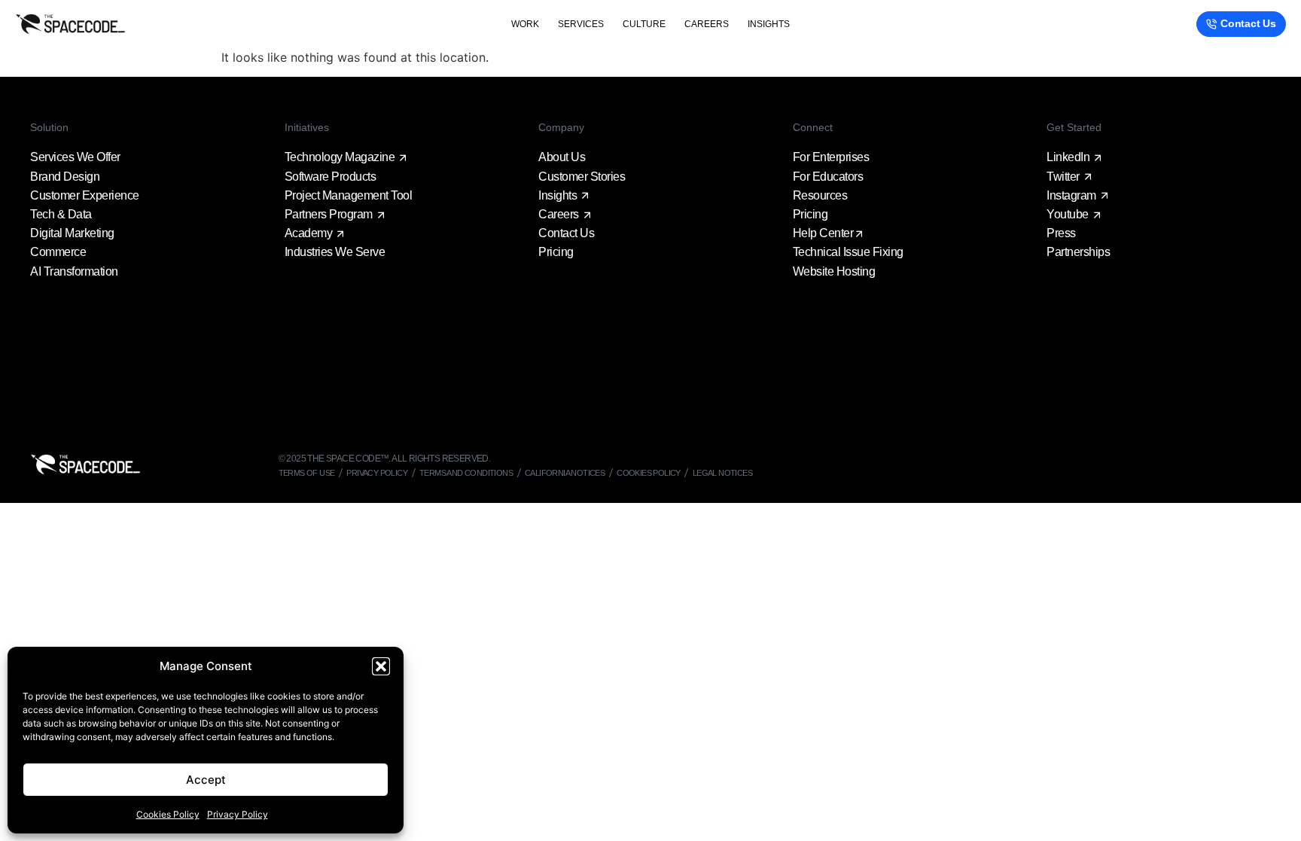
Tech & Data (61, 214)
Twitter (1063, 176)
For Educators (828, 176)
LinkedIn (1068, 157)
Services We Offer (75, 157)
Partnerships (1078, 251)
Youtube (1068, 214)
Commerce (58, 251)
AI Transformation (74, 271)
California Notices (565, 472)
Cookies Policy (168, 814)
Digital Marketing (72, 233)
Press (1061, 233)
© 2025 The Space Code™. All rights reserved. (385, 458)
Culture (644, 24)
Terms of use (307, 472)
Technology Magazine (340, 157)
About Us (561, 157)
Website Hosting (834, 271)
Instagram (1071, 195)
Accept (206, 779)
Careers (706, 24)
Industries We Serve (335, 251)
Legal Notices (722, 472)
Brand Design (64, 176)
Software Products (330, 176)
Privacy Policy (237, 814)
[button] (380, 666)
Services (581, 24)
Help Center (823, 233)
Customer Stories (581, 176)
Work (525, 24)
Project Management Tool (349, 195)
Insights (769, 24)
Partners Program (329, 214)
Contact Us (566, 233)
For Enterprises (831, 157)
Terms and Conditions (466, 472)
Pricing (556, 251)
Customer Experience (84, 195)
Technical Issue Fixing (848, 251)
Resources (820, 195)
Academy (309, 233)
